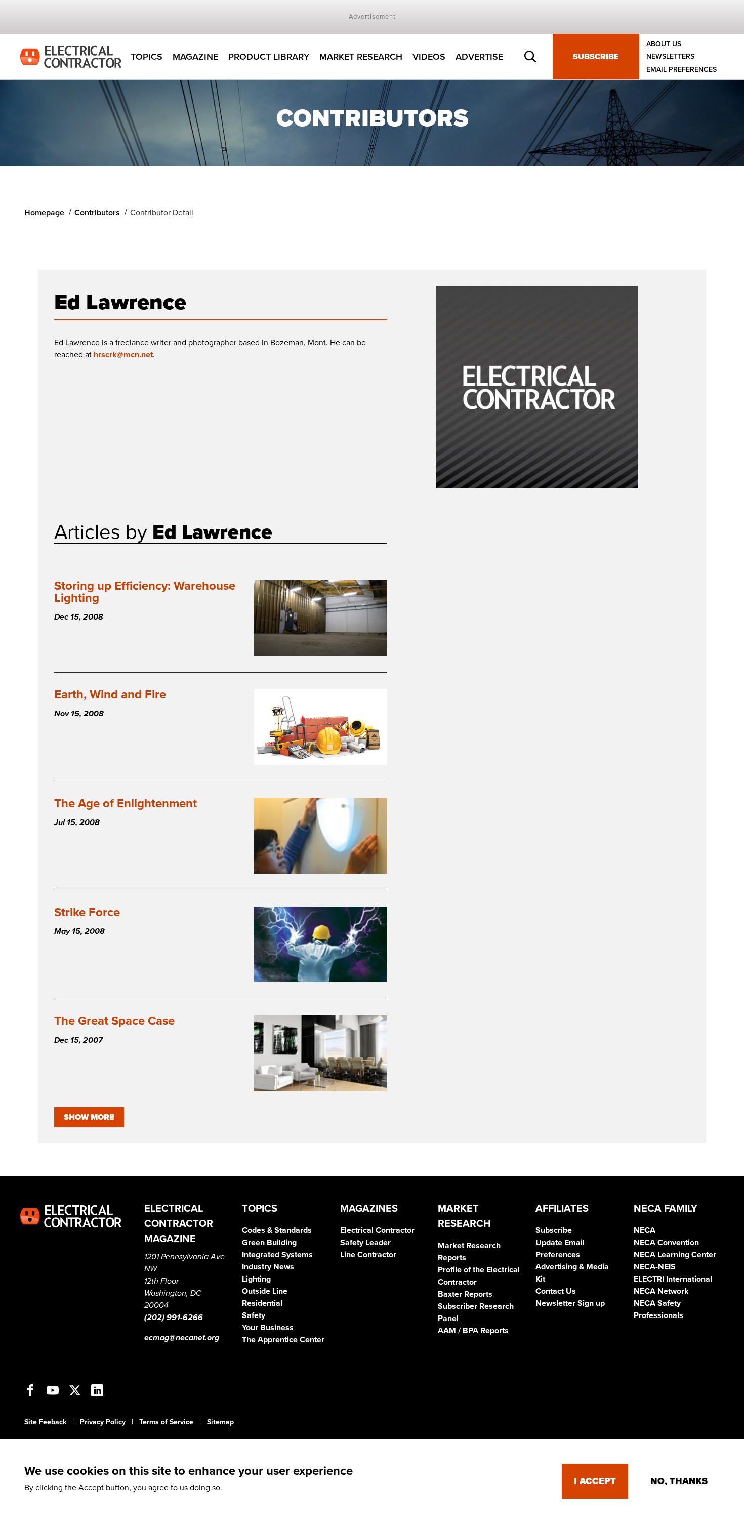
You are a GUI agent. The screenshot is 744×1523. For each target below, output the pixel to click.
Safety (253, 1315)
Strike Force (87, 912)
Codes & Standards (277, 1230)
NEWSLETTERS (670, 57)
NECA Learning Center (675, 1255)
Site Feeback (45, 1422)
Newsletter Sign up (570, 1303)
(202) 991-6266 (173, 1317)
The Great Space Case (114, 1021)
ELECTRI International (673, 1279)
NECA (644, 1230)
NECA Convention (666, 1243)
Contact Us (555, 1291)
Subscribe (596, 57)
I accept (595, 1481)
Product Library (268, 56)
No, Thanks (679, 1481)
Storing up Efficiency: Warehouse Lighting (144, 592)
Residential (262, 1303)
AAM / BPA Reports (473, 1331)
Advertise (479, 56)
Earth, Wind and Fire (110, 694)
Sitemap (220, 1422)
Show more (89, 1117)
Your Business (268, 1328)
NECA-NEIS (655, 1267)
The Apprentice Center (283, 1340)
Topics (146, 56)
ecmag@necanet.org (181, 1338)
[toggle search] (530, 56)
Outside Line (264, 1291)
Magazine (195, 56)
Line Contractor (368, 1255)
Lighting (256, 1279)
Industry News (268, 1267)
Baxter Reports (465, 1294)
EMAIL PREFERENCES (681, 69)
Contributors (97, 213)
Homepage (44, 213)
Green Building (269, 1243)
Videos (428, 56)
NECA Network (661, 1291)
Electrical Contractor (377, 1230)
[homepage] (70, 56)
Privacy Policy (103, 1422)
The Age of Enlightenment (125, 803)
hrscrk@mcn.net (123, 355)
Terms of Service (166, 1422)
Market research (360, 56)
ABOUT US (663, 43)
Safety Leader (365, 1243)
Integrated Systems (277, 1255)
